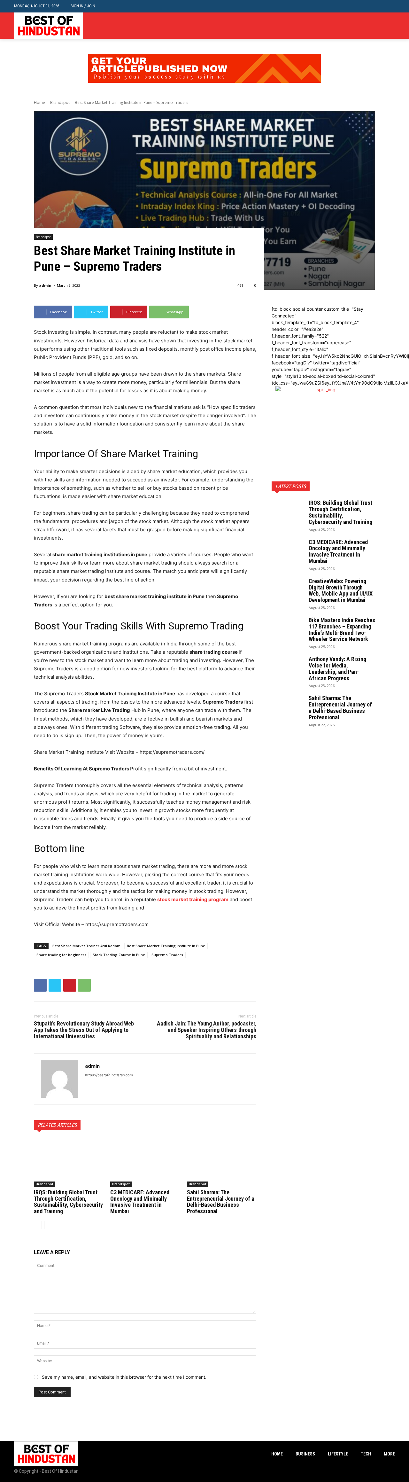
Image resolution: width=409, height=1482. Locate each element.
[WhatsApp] (84, 985)
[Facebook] (371, 25)
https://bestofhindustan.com (109, 1075)
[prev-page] (38, 1225)
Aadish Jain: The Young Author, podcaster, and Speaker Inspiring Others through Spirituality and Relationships (206, 1030)
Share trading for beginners (61, 954)
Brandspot (60, 102)
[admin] (59, 1079)
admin (45, 285)
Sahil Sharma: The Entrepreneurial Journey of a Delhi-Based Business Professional (220, 1201)
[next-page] (48, 1225)
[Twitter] (391, 25)
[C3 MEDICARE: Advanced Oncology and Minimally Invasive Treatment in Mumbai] (145, 1162)
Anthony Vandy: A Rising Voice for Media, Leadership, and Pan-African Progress (337, 668)
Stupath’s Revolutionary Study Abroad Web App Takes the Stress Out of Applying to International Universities (84, 1030)
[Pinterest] (69, 985)
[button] (390, 6)
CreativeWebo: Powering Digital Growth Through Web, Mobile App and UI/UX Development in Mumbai (341, 590)
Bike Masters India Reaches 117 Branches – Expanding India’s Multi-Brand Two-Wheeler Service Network (342, 629)
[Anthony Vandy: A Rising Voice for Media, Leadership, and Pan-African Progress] (288, 667)
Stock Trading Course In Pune (119, 954)
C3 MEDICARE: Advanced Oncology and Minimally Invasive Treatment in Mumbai (139, 1201)
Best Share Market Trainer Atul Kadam (86, 945)
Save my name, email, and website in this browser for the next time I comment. (124, 1377)
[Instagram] (381, 25)
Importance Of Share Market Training (116, 454)
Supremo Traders (167, 954)
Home (39, 102)
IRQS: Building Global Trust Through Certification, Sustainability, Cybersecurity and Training (68, 1201)
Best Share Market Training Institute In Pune (166, 945)
